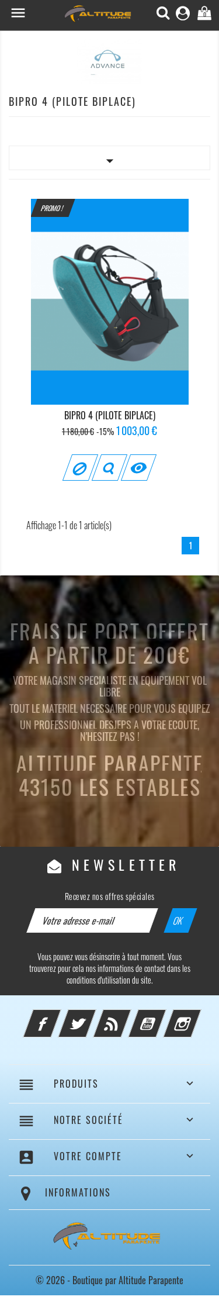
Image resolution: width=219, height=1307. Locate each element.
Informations (78, 1192)
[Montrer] (109, 467)
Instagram (198, 1016)
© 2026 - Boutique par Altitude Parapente (109, 1280)
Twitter (93, 1016)
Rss (128, 1016)
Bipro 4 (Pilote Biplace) (109, 415)
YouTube (163, 1016)
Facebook (57, 1016)
